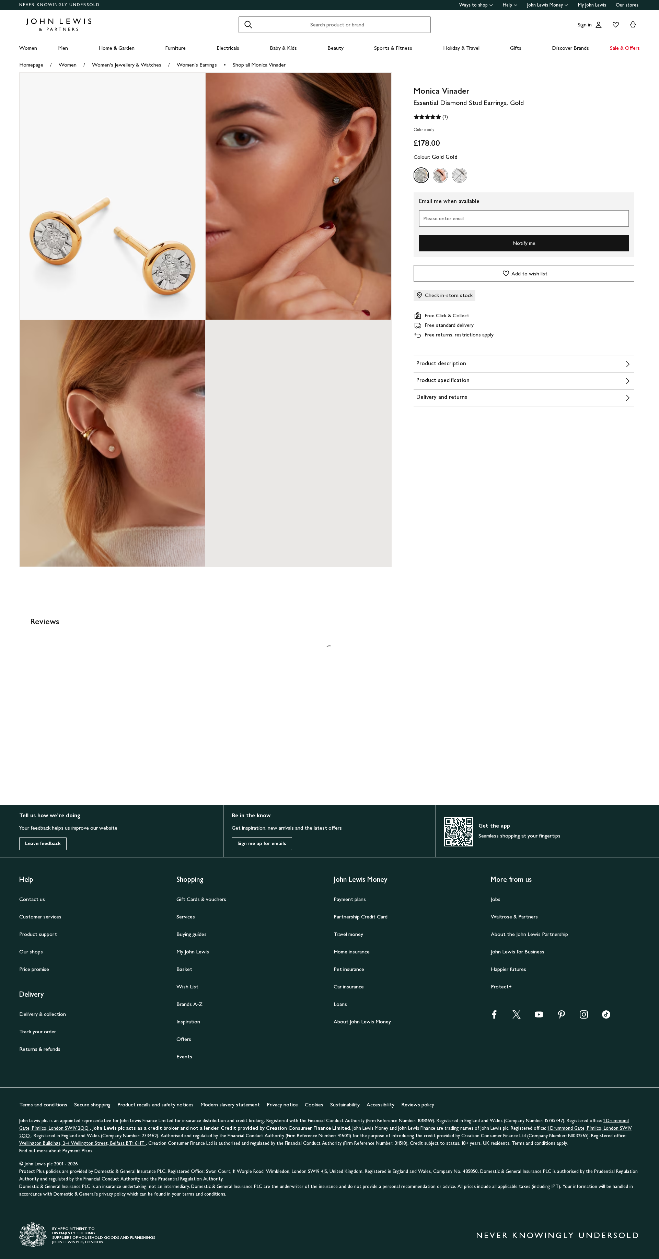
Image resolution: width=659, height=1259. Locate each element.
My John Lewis (592, 5)
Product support (38, 934)
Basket (184, 969)
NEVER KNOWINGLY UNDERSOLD (59, 4)
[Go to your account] (598, 24)
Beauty (335, 48)
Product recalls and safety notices (155, 1104)
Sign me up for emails (262, 843)
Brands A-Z (189, 1004)
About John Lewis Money (362, 1021)
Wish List (187, 986)
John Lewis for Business (517, 951)
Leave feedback (43, 843)
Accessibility (380, 1104)
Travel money (348, 934)
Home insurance (352, 951)
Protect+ (501, 986)
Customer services (40, 916)
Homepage (31, 64)
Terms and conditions (43, 1104)
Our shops (31, 951)
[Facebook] (494, 1016)
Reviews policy (417, 1104)
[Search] (248, 24)
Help (507, 5)
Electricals (228, 48)
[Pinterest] (561, 1016)
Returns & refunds (39, 1049)
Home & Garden (117, 48)
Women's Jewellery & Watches (126, 64)
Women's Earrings (197, 64)
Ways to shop (473, 5)
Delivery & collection (42, 1014)
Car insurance (349, 986)
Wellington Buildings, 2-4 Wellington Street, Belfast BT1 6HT (82, 1143)
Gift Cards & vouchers (201, 899)
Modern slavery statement (230, 1104)
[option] (421, 175)
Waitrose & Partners (514, 916)
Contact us (32, 899)
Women (28, 48)
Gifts (515, 48)
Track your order (37, 1031)
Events (184, 1056)
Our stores (627, 5)
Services (185, 916)
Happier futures (508, 969)
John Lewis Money (545, 5)
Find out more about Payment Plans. (56, 1151)
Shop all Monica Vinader (259, 64)
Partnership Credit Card (361, 916)
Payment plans (350, 899)
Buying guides (191, 934)
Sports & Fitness (393, 48)
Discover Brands (570, 48)
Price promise (34, 969)
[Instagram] (584, 1016)
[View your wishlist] (614, 24)
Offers (183, 1039)
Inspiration (188, 1021)
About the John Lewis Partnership (529, 934)
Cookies (314, 1104)
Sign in (585, 24)
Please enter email (443, 218)
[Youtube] (539, 1016)
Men (63, 48)
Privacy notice (282, 1104)
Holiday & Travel (461, 48)
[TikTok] (606, 1016)
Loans (340, 1004)
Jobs (495, 899)
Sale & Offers (625, 48)
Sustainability (345, 1104)
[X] (516, 1016)
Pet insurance (349, 969)
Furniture (175, 48)
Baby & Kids (283, 48)
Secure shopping (92, 1104)
